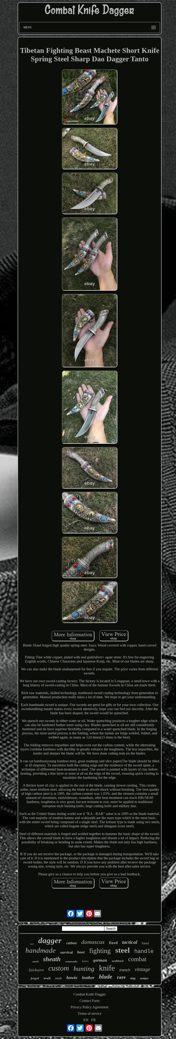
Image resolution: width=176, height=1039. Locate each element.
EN (85, 1020)
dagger (50, 940)
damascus (92, 942)
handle (144, 951)
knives (85, 961)
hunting (84, 968)
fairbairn (36, 969)
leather (88, 977)
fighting (100, 950)
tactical (129, 942)
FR (93, 1020)
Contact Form (89, 1001)
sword (35, 961)
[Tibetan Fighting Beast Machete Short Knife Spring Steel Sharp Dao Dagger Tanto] (89, 97)
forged (35, 978)
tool (32, 944)
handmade (40, 950)
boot (81, 952)
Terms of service (90, 1013)
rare (121, 977)
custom (58, 968)
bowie (71, 977)
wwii (47, 978)
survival (66, 952)
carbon (71, 943)
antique (144, 978)
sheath (52, 959)
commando (71, 961)
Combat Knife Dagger (89, 994)
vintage (142, 969)
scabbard (118, 961)
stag (132, 978)
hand (145, 943)
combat (137, 959)
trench (124, 970)
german (100, 960)
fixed (113, 943)
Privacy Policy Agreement (89, 1007)
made (58, 978)
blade (105, 976)
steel (122, 950)
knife (107, 968)
